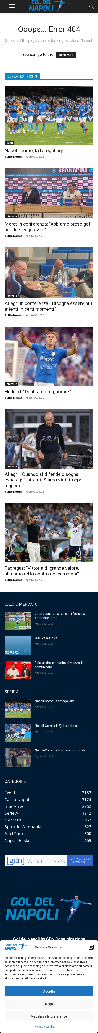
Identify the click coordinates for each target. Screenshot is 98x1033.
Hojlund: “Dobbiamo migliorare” (38, 391)
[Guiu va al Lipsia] (18, 645)
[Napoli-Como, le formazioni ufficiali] (18, 757)
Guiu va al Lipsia (46, 638)
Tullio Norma (13, 156)
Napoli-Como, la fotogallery (34, 150)
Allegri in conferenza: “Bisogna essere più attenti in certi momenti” (48, 306)
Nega (49, 1004)
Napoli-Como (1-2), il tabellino (56, 726)
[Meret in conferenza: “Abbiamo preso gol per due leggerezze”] (49, 193)
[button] (91, 947)
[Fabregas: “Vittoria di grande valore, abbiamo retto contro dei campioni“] (49, 532)
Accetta (49, 991)
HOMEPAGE (66, 55)
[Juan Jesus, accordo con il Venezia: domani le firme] (18, 621)
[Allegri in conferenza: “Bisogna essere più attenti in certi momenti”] (49, 272)
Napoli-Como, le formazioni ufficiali (60, 750)
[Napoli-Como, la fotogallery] (49, 115)
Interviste (11, 216)
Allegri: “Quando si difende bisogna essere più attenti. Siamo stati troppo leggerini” (44, 479)
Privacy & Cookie (44, 1026)
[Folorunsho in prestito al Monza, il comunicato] (18, 670)
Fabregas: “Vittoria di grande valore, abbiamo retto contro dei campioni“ (42, 571)
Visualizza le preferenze (49, 1016)
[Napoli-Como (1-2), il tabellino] (18, 733)
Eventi (9, 142)
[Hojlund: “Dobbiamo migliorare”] (49, 356)
